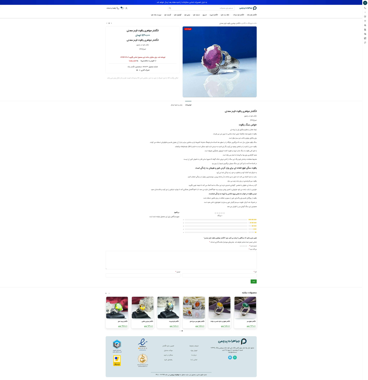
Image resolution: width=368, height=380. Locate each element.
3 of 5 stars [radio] (243, 246)
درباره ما (193, 355)
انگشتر (244, 23)
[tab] (188, 104)
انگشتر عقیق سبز (251, 321)
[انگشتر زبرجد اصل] (117, 307)
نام (255, 272)
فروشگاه (249, 23)
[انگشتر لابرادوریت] (168, 307)
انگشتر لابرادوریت (174, 321)
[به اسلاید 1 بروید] (182, 330)
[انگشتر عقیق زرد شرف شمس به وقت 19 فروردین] (219, 307)
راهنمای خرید (168, 359)
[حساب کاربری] (126, 8)
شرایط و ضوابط (193, 346)
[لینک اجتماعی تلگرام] (137, 70)
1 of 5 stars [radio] (246, 246)
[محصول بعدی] (107, 23)
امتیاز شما (253, 246)
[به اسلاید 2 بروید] (180, 330)
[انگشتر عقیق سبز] (245, 307)
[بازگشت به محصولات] (109, 23)
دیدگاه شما (253, 249)
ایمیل (177, 272)
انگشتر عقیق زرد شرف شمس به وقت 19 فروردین (220, 322)
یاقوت (254, 168)
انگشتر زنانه (131, 67)
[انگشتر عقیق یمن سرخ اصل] (194, 307)
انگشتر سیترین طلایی (147, 321)
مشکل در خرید (168, 355)
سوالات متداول (168, 350)
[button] (109, 293)
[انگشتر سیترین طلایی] (142, 307)
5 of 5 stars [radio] (240, 246)
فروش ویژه (194, 350)
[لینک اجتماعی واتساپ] (139, 70)
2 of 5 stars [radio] (245, 246)
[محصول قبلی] (111, 23)
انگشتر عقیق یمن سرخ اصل (197, 321)
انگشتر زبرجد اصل (122, 321)
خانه (255, 23)
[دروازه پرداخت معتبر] (117, 360)
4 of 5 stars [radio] (242, 246)
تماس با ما (194, 359)
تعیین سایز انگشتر (168, 346)
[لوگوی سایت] (248, 8)
